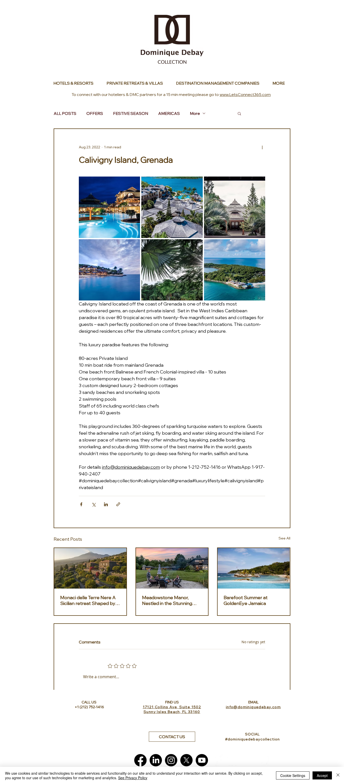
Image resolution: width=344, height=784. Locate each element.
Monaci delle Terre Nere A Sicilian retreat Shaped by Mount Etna (88, 600)
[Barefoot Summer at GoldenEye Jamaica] (254, 568)
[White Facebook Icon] (217, 760)
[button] (239, 113)
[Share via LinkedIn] (106, 504)
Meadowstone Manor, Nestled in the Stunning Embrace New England (167, 600)
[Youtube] (202, 760)
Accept (322, 775)
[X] (186, 760)
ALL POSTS (65, 113)
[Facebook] (140, 760)
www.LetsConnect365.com (245, 94)
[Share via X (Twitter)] (93, 504)
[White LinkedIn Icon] (232, 760)
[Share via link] (118, 504)
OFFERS (94, 113)
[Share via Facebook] (81, 504)
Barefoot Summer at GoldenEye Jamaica (245, 600)
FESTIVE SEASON (130, 113)
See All (284, 538)
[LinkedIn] (156, 760)
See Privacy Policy (132, 777)
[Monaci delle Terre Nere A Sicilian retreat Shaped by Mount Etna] (90, 568)
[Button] (76, 83)
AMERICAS (169, 113)
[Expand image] (109, 207)
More (195, 113)
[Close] (338, 775)
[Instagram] (171, 760)
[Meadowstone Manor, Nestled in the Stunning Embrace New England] (172, 568)
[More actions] (262, 147)
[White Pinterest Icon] (263, 760)
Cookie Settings (292, 775)
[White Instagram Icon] (248, 760)
